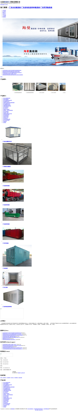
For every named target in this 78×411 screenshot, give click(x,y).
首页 (1, 377)
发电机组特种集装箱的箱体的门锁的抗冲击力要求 (12, 345)
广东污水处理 (35, 92)
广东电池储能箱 (5, 99)
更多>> (1, 76)
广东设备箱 (5, 268)
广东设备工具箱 (5, 112)
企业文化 (4, 14)
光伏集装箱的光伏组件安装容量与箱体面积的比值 (12, 70)
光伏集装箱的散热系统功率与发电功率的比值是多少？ (13, 348)
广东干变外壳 (5, 108)
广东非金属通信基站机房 (7, 100)
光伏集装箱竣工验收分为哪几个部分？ (10, 73)
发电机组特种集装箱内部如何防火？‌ (9, 339)
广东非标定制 (5, 118)
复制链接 (12, 408)
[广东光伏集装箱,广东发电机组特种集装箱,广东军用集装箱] (10, 3)
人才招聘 (4, 15)
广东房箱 (4, 122)
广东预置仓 (5, 121)
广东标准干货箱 (5, 401)
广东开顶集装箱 (5, 391)
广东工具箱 (5, 287)
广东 (20, 372)
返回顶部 (20, 377)
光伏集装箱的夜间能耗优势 (8, 346)
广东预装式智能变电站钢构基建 (8, 102)
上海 (22, 372)
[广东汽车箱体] (13, 241)
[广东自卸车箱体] (13, 183)
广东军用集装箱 (46, 7)
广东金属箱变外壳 (6, 101)
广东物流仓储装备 (6, 109)
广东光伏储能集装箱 (6, 98)
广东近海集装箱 (5, 115)
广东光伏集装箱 (15, 7)
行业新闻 (8, 377)
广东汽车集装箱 (5, 111)
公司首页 (4, 10)
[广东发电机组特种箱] (13, 304)
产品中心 (4, 13)
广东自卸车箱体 (6, 185)
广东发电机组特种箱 (7, 306)
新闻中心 (4, 12)
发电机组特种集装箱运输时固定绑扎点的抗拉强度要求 (13, 74)
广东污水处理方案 (6, 120)
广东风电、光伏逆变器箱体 (8, 110)
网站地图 (2, 4)
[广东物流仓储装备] (17, 164)
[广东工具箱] (13, 285)
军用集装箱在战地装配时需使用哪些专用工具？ (11, 337)
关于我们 (4, 11)
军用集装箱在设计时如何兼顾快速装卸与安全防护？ (12, 72)
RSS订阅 (5, 4)
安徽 (19, 372)
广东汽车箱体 (6, 243)
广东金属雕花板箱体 (6, 104)
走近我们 (4, 377)
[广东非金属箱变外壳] (13, 139)
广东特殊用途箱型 (6, 114)
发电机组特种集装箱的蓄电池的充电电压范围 (11, 71)
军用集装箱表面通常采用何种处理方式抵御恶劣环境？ (13, 347)
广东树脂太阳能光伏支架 (7, 113)
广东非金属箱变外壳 (6, 103)
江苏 (24, 372)
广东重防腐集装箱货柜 (7, 105)
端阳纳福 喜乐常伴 (6, 338)
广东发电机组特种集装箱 (30, 7)
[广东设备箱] (17, 266)
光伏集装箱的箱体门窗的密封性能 (9, 336)
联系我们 (4, 16)
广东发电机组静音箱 (24, 92)
